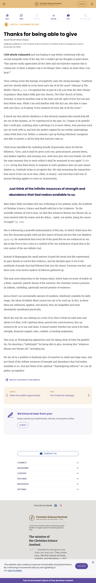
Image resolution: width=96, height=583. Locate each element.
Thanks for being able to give (40, 34)
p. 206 (19, 221)
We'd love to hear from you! (34, 413)
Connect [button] (22, 462)
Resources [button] (23, 484)
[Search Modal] (92, 4)
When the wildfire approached (25, 395)
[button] (7, 395)
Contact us (50, 453)
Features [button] (22, 478)
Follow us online (43, 506)
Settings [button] (21, 489)
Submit (22, 425)
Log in (82, 4)
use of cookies (15, 570)
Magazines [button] (22, 468)
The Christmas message (62, 395)
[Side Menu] (4, 4)
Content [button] (21, 473)
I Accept (81, 566)
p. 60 (23, 90)
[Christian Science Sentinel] (48, 4)
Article (14, 24)
